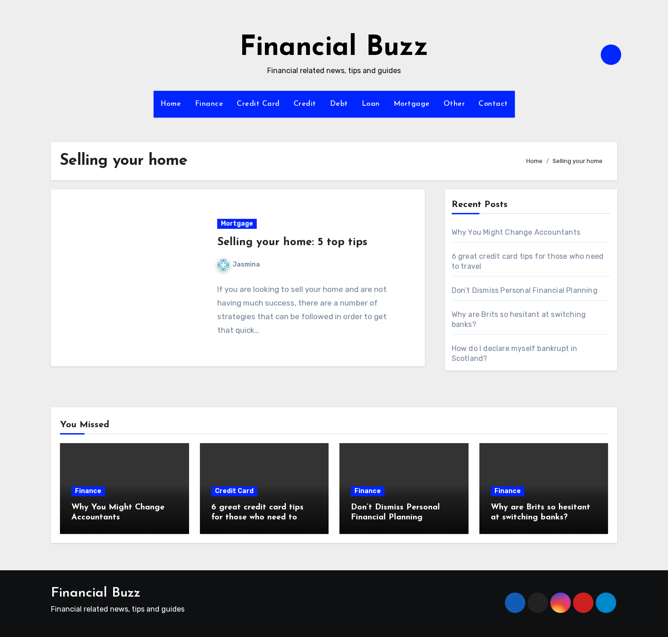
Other (454, 104)
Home (170, 104)
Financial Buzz (334, 48)
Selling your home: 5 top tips (292, 242)
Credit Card (258, 104)
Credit (305, 104)
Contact (493, 104)
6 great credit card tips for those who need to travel (257, 517)
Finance (209, 104)
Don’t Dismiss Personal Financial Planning (525, 290)
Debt (339, 104)
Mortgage (412, 104)
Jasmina (246, 264)
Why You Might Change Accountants (516, 232)
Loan (371, 104)
